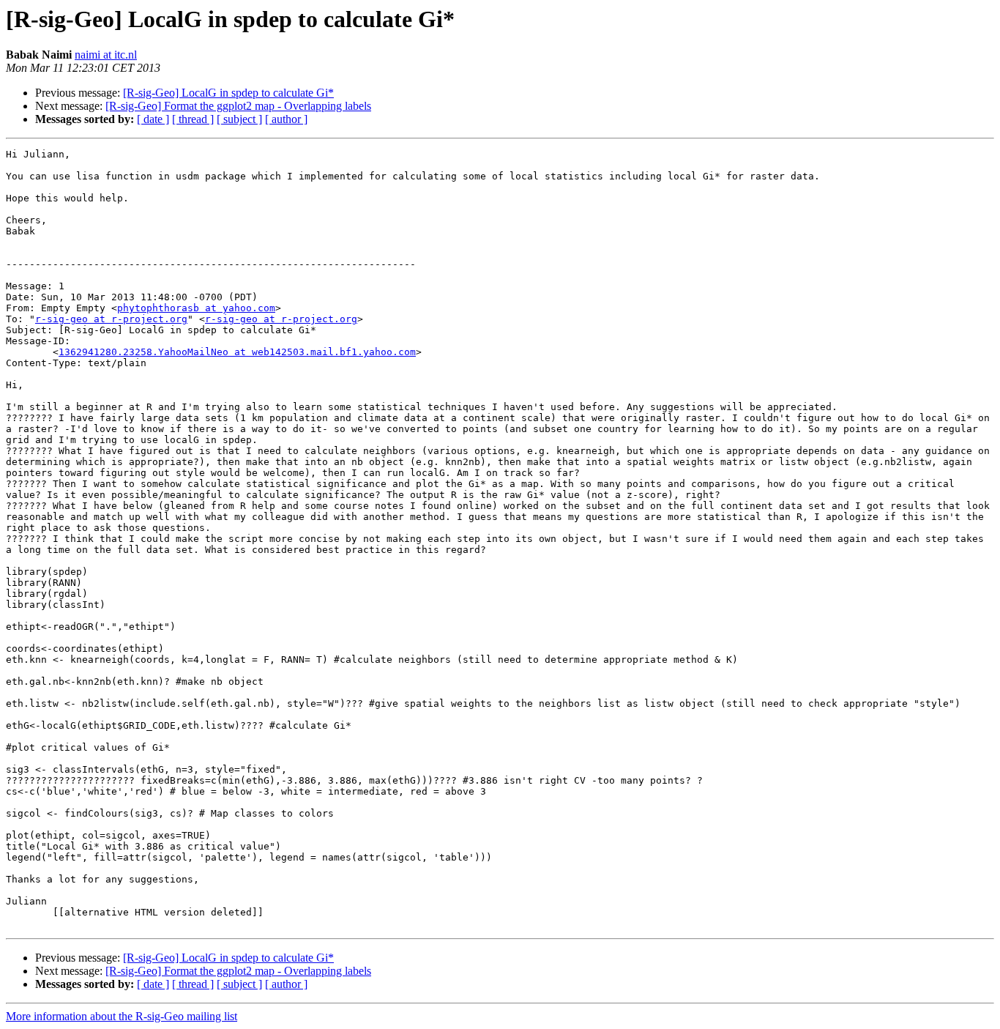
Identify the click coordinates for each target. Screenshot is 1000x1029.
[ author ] (286, 119)
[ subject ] (239, 119)
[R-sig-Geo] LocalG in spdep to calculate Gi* (228, 92)
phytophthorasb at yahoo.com (196, 307)
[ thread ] (193, 119)
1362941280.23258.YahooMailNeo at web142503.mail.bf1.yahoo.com (237, 351)
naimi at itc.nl (106, 54)
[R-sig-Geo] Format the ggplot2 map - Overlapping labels (238, 106)
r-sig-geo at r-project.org (111, 318)
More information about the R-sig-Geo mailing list (121, 1016)
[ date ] (153, 119)
